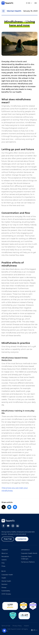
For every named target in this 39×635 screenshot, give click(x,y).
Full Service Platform (28, 562)
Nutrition (4, 584)
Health (4, 578)
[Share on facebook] (15, 507)
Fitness (4, 587)
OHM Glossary (6, 594)
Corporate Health (7, 575)
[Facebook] (3, 526)
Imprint (26, 626)
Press (3, 566)
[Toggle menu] (35, 3)
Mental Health (6, 581)
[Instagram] (13, 526)
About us (4, 553)
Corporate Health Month (29, 553)
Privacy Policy (17, 626)
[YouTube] (8, 526)
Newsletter (5, 556)
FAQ (3, 563)
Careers (4, 560)
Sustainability (6, 591)
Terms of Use (6, 626)
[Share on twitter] (4, 507)
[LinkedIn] (18, 526)
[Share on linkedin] (9, 507)
